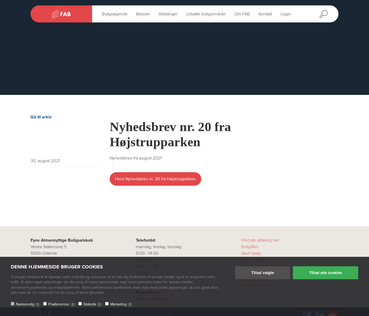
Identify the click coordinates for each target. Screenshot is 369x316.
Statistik (91, 304)
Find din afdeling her (260, 240)
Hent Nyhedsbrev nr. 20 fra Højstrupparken (155, 179)
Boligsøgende (115, 14)
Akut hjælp (251, 253)
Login (286, 14)
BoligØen (250, 247)
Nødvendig (27, 304)
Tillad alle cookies (325, 272)
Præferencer (60, 304)
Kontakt (265, 14)
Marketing (120, 304)
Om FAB (242, 14)
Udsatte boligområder (206, 14)
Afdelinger (168, 14)
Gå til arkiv (41, 117)
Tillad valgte (262, 272)
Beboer (143, 14)
